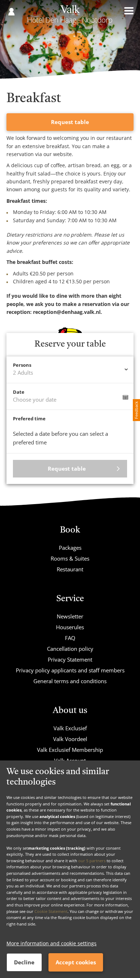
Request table (70, 121)
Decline (24, 962)
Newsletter (70, 616)
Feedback (136, 410)
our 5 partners (92, 860)
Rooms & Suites (70, 558)
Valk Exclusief (70, 728)
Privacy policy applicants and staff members (70, 670)
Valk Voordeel (70, 738)
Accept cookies (76, 962)
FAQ (70, 637)
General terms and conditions (70, 681)
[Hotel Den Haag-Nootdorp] (70, 17)
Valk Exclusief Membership (70, 749)
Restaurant (70, 569)
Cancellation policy (70, 648)
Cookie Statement (50, 911)
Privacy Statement (70, 659)
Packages (70, 547)
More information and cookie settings (51, 943)
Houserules (70, 627)
